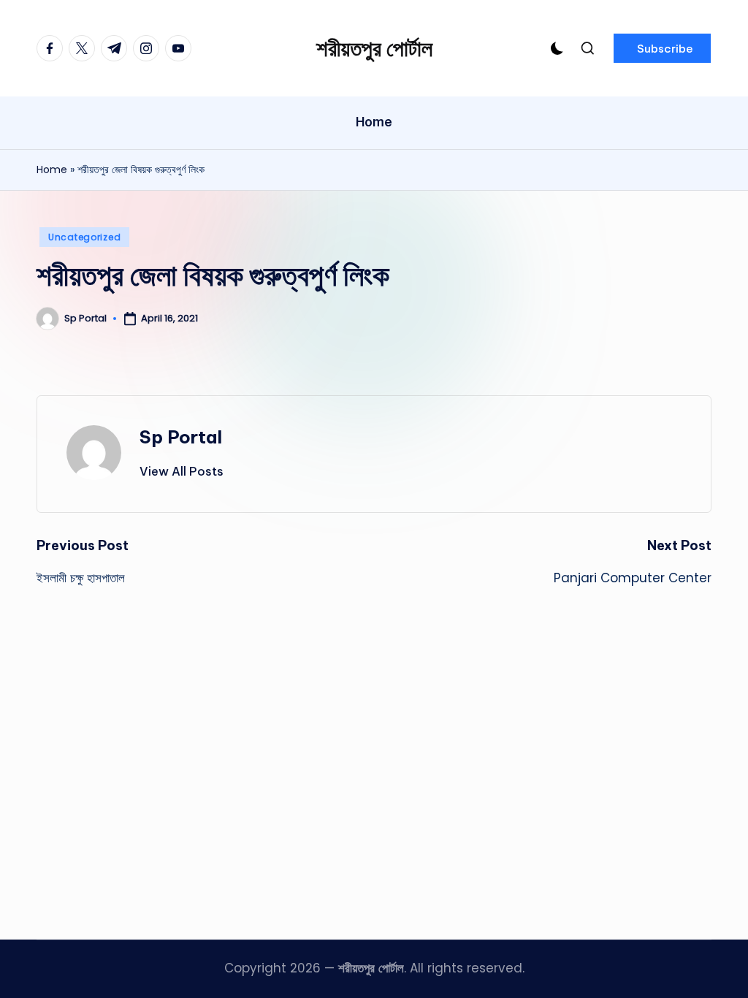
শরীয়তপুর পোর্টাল (374, 48)
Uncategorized (84, 237)
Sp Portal (181, 437)
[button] (662, 48)
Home (52, 169)
